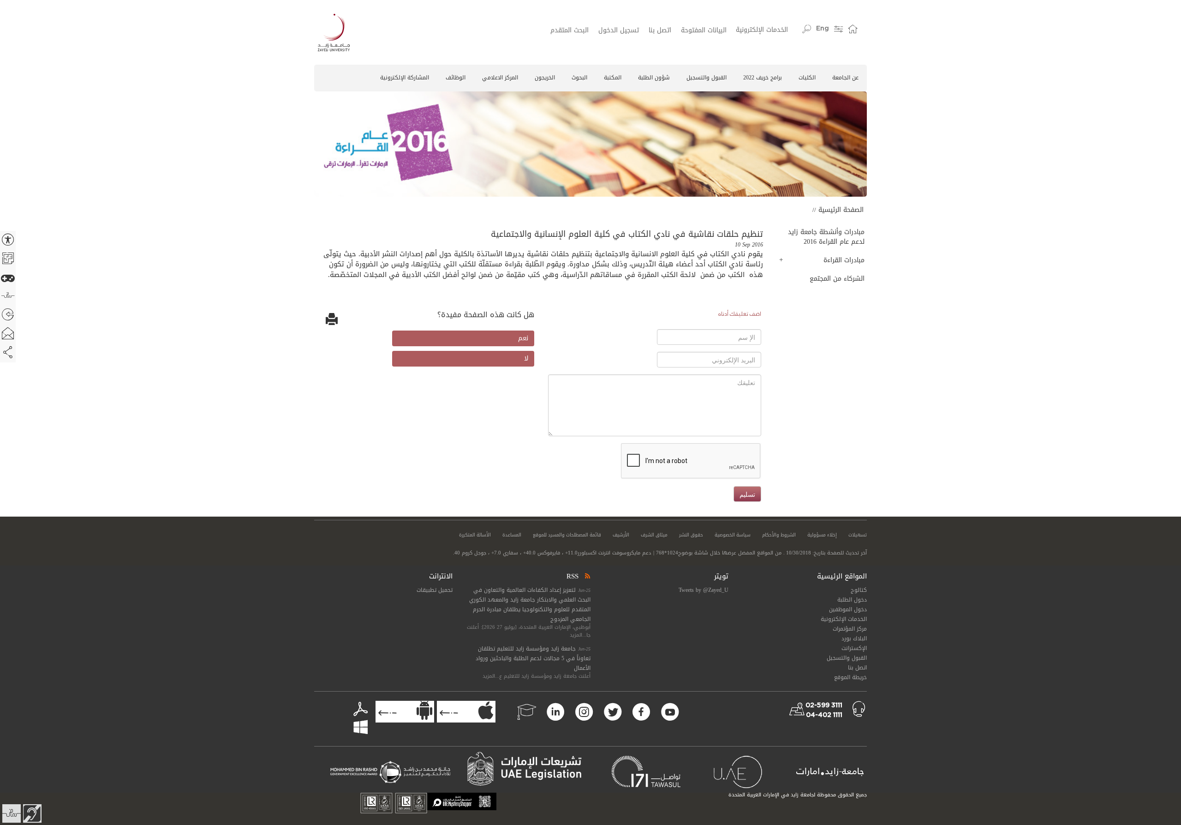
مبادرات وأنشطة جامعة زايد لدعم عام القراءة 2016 (826, 237)
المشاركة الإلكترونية (404, 77)
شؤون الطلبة (654, 77)
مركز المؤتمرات (850, 629)
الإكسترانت (854, 648)
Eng (822, 28)
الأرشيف (621, 535)
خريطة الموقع (850, 677)
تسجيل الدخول (618, 30)
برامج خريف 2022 (762, 77)
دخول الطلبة (852, 600)
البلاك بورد (854, 638)
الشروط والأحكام (779, 535)
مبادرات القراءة (844, 260)
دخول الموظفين (848, 609)
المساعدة (511, 535)
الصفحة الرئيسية (841, 210)
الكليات (807, 77)
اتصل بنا (660, 30)
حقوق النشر (691, 535)
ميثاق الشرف (654, 535)
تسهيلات (857, 535)
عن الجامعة (845, 77)
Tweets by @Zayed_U (703, 590)
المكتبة (612, 77)
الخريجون (545, 77)
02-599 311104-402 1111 (823, 710)
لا (526, 358)
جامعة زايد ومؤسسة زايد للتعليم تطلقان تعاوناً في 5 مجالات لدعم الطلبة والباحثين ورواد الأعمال (533, 658)
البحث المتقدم (569, 30)
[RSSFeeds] (586, 576)
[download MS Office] (345, 719)
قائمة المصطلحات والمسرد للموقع (567, 535)
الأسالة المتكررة (475, 535)
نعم (523, 338)
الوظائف (455, 77)
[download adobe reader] (357, 710)
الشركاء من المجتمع (837, 278)
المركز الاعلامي (500, 77)
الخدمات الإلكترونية (762, 30)
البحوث (579, 77)
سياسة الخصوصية (733, 535)
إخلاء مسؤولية (822, 535)
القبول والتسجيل (706, 77)
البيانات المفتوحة (704, 30)
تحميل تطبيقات (435, 590)
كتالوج (859, 590)
